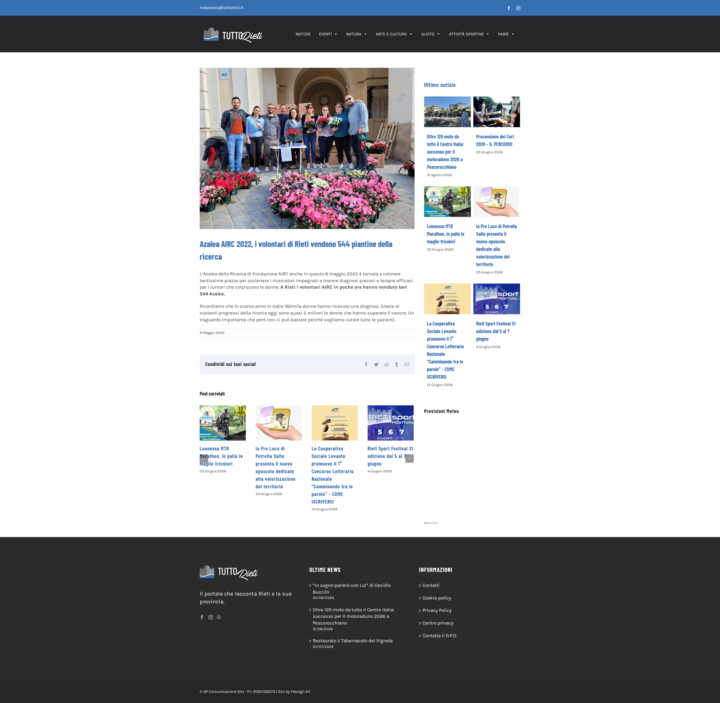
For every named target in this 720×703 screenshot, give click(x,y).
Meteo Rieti (431, 523)
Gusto (428, 34)
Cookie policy (436, 598)
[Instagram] (210, 617)
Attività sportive (466, 34)
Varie (503, 34)
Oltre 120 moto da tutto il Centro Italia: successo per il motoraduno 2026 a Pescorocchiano (445, 151)
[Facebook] (202, 617)
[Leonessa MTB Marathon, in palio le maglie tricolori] (223, 423)
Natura (353, 34)
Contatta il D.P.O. (439, 635)
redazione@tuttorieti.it (221, 7)
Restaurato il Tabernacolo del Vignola (353, 640)
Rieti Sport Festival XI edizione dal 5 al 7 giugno (390, 456)
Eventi (325, 34)
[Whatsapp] (219, 617)
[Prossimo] (409, 458)
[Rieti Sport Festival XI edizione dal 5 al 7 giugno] (391, 423)
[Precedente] (204, 458)
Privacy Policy (437, 610)
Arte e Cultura (391, 34)
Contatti (431, 585)
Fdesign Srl (300, 691)
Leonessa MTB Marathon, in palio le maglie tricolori (221, 456)
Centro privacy (437, 623)
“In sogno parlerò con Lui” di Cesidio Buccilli (352, 588)
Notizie (303, 34)
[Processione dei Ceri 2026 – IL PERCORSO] (496, 111)
